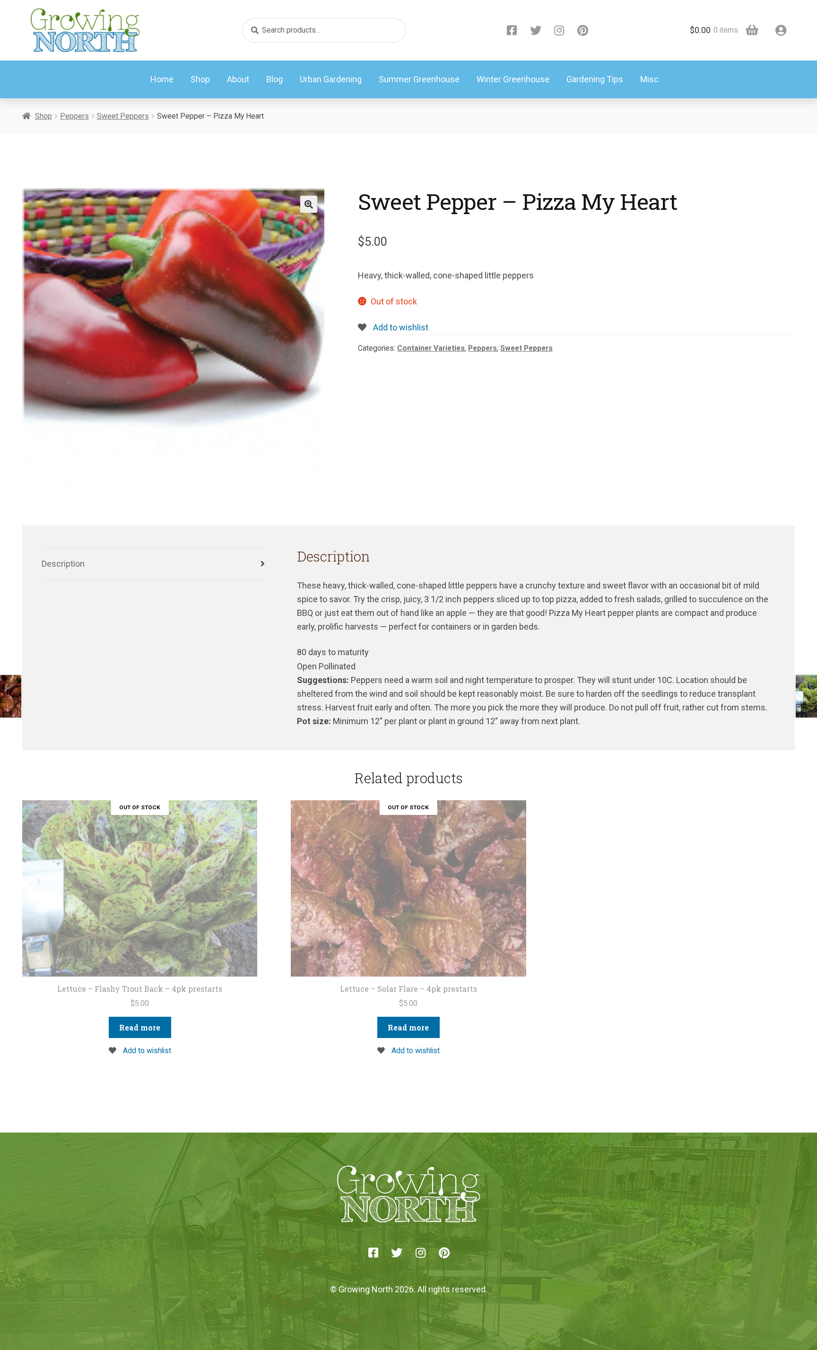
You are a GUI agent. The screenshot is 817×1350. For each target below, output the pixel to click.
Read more (139, 1027)
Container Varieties (431, 348)
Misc (649, 79)
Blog (274, 79)
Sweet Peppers (123, 116)
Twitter (536, 30)
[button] (308, 204)
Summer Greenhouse (419, 79)
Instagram (559, 30)
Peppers (74, 116)
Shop (200, 79)
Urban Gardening (331, 79)
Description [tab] (63, 564)
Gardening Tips (594, 79)
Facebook (512, 30)
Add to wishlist (399, 327)
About (238, 79)
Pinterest (583, 30)
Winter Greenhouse (513, 79)
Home (162, 79)
